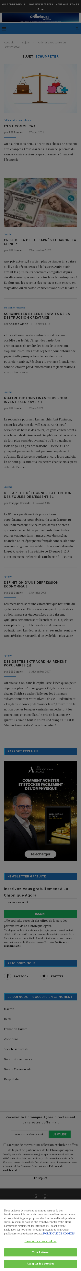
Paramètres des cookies (41, 1241)
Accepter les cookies (40, 1263)
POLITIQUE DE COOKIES (59, 1233)
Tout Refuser (40, 1252)
